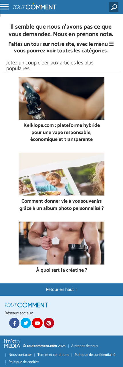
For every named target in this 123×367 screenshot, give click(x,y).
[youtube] (37, 323)
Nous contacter (20, 355)
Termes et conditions (53, 355)
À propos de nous (84, 346)
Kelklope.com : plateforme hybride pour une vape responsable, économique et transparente (61, 132)
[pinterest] (49, 323)
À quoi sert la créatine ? (61, 270)
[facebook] (14, 323)
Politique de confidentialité (95, 355)
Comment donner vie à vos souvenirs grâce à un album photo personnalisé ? (61, 205)
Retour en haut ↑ (61, 289)
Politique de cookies (24, 362)
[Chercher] (114, 7)
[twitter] (26, 323)
